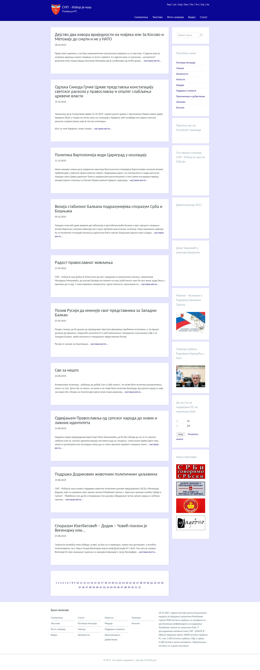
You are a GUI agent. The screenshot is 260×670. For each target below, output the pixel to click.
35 (79, 587)
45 (115, 587)
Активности (182, 74)
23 (123, 583)
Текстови (157, 17)
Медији (180, 85)
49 (129, 587)
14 (91, 583)
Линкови (180, 102)
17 (102, 583)
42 (104, 587)
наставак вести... (153, 61)
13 (88, 583)
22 (120, 583)
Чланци (180, 68)
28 (141, 583)
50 (132, 587)
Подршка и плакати (186, 91)
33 (158, 583)
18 (106, 583)
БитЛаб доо (150, 660)
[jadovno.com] (190, 532)
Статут (203, 17)
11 (81, 583)
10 (77, 583)
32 (155, 583)
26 (134, 583)
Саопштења (141, 17)
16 (99, 583)
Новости (180, 79)
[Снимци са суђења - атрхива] (190, 386)
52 (139, 587)
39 (93, 587)
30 (148, 583)
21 (116, 583)
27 (137, 583)
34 (162, 583)
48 (125, 587)
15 (95, 583)
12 (84, 583)
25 (130, 583)
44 (111, 587)
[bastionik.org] (190, 515)
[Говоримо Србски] (190, 481)
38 (90, 587)
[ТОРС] (190, 498)
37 (86, 587)
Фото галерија (175, 17)
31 (151, 583)
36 (83, 587)
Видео (192, 17)
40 (97, 587)
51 (136, 587)
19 (109, 583)
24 (127, 583)
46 (118, 587)
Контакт (180, 108)
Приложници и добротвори (190, 96)
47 (122, 587)
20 (113, 583)
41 (101, 587)
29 (144, 583)
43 (108, 587)
